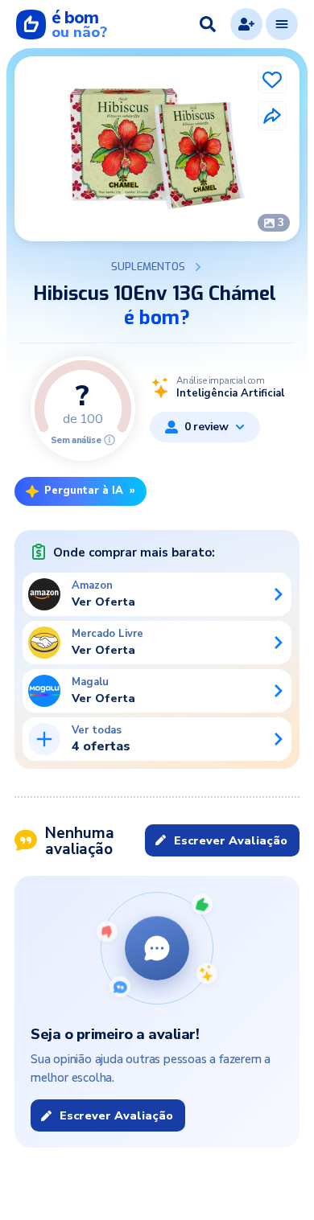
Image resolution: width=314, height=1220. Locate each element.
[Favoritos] (272, 79)
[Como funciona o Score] (109, 440)
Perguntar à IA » (89, 490)
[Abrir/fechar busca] (208, 24)
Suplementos (148, 267)
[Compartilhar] (272, 115)
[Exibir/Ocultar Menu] (282, 24)
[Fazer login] (246, 24)
